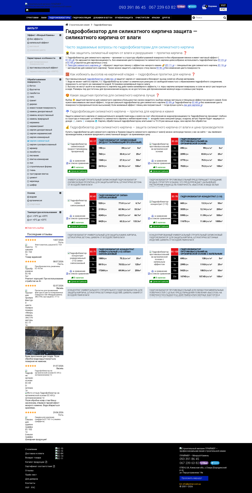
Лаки (43, 18)
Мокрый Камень (200, 455)
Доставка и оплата (34, 453)
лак (111, 79)
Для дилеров (31, 479)
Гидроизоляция (82, 18)
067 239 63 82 (162, 7)
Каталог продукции (34, 462)
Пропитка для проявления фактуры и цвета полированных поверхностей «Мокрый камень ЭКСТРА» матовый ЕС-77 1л (49, 293)
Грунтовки (32, 18)
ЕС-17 (93, 141)
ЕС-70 (175, 196)
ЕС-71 (93, 251)
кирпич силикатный (39, 141)
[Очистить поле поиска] (194, 18)
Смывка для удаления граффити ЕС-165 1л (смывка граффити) (48, 419)
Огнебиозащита (124, 18)
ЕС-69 (68, 60)
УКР (223, 5)
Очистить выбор (35, 228)
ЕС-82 (159, 68)
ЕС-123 (174, 251)
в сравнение (79, 161)
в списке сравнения (79, 163)
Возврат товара (33, 457)
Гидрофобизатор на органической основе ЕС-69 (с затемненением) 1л (48, 373)
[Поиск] (225, 18)
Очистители (142, 18)
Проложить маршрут (192, 478)
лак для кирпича (192, 105)
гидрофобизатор (94, 79)
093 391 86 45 (132, 7)
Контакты (30, 483)
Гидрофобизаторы (59, 18)
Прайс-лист (31, 474)
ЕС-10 (221, 65)
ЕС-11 (169, 65)
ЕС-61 (93, 196)
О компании (31, 449)
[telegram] (192, 7)
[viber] (181, 7)
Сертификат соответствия (38, 466)
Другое (166, 18)
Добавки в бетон (102, 18)
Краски (156, 18)
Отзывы (29, 470)
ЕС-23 (221, 60)
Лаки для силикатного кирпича (83, 65)
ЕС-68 (70, 62)
